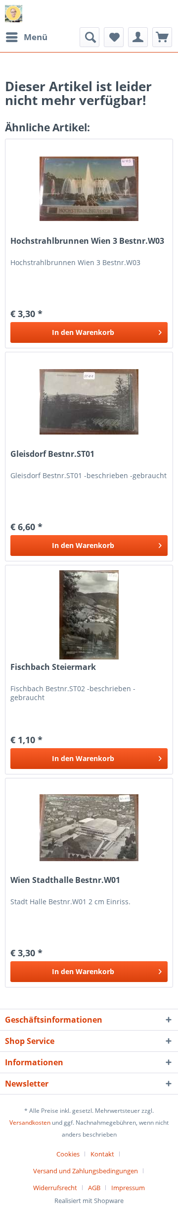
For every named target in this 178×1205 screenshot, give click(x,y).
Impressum (128, 1187)
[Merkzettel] (114, 37)
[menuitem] (26, 37)
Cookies (68, 1154)
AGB (94, 1187)
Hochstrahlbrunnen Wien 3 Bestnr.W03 (87, 241)
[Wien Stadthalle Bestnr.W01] (89, 828)
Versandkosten (29, 1122)
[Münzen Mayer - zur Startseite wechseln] (13, 13)
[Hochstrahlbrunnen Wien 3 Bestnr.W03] (89, 188)
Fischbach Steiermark (53, 667)
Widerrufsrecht (55, 1187)
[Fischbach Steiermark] (89, 614)
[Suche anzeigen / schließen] (89, 37)
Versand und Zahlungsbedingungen (85, 1170)
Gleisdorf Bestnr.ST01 (52, 454)
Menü (35, 37)
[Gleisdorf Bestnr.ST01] (89, 401)
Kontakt (102, 1154)
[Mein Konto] (138, 37)
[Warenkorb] (162, 37)
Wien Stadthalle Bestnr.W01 (65, 880)
